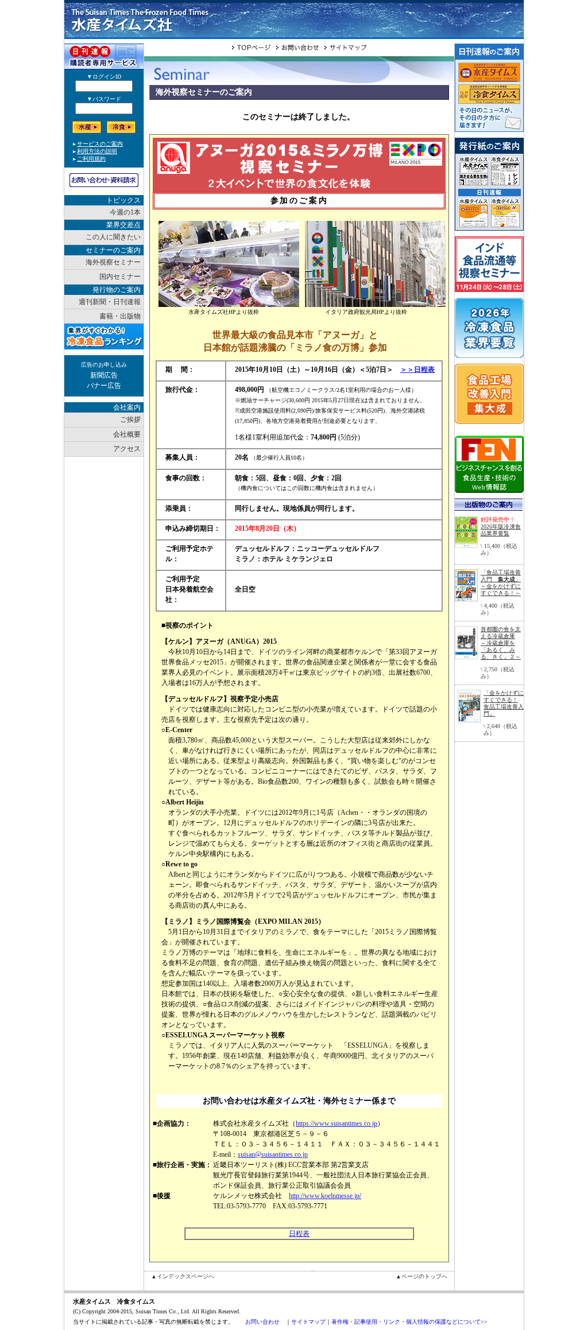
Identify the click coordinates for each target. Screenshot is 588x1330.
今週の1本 (125, 212)
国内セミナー (120, 277)
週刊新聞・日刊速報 (110, 302)
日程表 (299, 1234)
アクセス (127, 449)
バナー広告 (104, 386)
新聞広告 (104, 375)
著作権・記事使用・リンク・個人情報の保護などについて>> (409, 1322)
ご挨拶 (130, 419)
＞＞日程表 (417, 369)
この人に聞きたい (113, 237)
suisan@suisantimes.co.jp (273, 1154)
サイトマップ (308, 1322)
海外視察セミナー (113, 262)
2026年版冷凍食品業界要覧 (501, 529)
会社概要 (127, 434)
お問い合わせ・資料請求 (103, 180)
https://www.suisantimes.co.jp (336, 1123)
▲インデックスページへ (182, 1276)
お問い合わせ (262, 1322)
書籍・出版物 (120, 316)
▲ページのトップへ (421, 1276)
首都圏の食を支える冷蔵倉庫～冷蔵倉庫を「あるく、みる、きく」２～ (501, 643)
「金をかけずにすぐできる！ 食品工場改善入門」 (503, 703)
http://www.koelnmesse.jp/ (325, 1196)
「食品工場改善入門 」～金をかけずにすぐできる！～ (501, 582)
